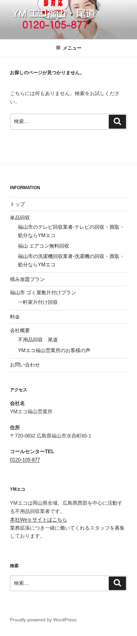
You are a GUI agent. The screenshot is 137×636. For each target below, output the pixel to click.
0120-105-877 (25, 459)
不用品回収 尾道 (38, 339)
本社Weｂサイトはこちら (38, 519)
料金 (15, 316)
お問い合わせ (25, 364)
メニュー (72, 48)
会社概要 (20, 330)
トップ (17, 204)
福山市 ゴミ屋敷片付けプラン (43, 292)
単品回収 (20, 217)
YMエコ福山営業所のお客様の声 (54, 350)
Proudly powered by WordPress (43, 619)
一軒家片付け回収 (38, 302)
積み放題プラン (27, 279)
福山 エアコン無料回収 (43, 246)
